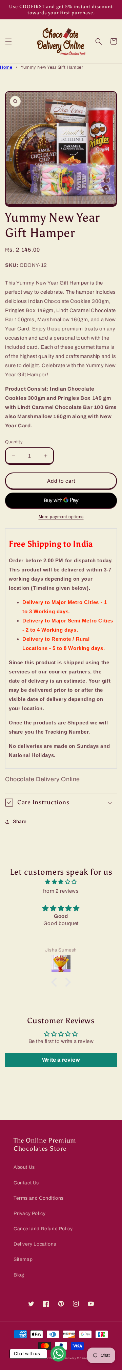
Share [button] (20, 821)
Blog (19, 1275)
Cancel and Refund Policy (43, 1228)
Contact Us (26, 1182)
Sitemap (23, 1259)
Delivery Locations (35, 1244)
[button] (8, 41)
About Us (24, 1167)
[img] (61, 882)
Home (6, 67)
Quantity (14, 442)
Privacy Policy (29, 1213)
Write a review (61, 1060)
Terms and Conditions (39, 1198)
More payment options (61, 516)
